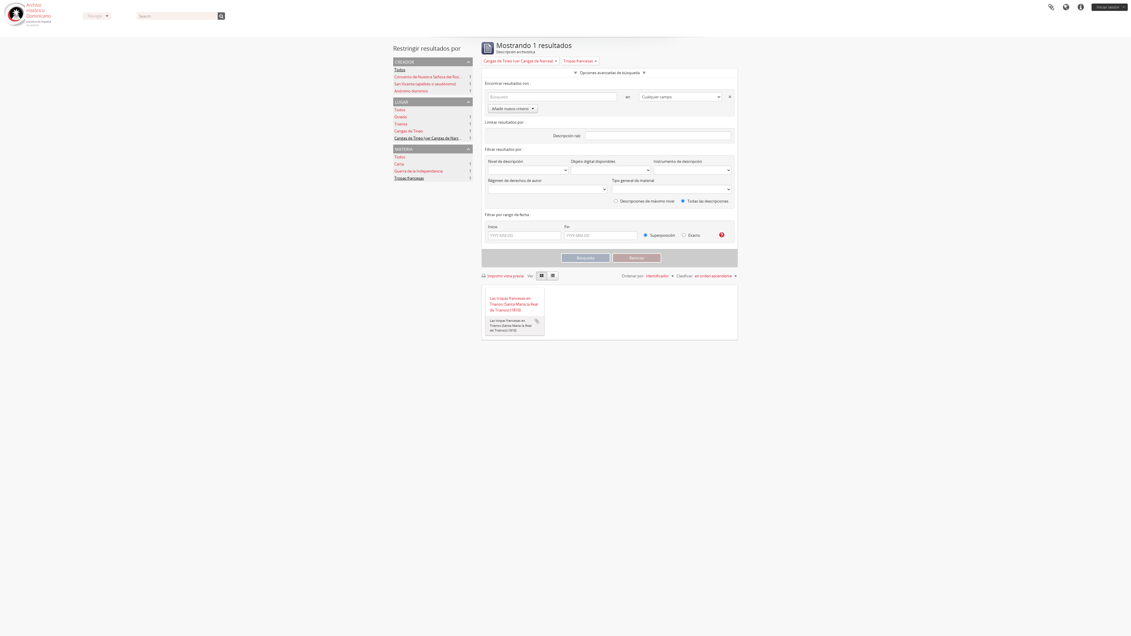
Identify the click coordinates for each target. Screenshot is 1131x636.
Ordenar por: (633, 276)
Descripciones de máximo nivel (646, 201)
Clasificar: (685, 276)
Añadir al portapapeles (537, 321)
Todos (399, 69)
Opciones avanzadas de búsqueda (610, 72)
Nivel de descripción (505, 161)
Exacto (693, 235)
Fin (567, 226)
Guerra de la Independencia (418, 171)
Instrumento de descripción (678, 161)
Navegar (95, 16)
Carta (399, 164)
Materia (404, 149)
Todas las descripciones (707, 201)
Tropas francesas (409, 178)
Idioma (1066, 7)
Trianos (400, 124)
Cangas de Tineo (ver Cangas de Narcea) (429, 138)
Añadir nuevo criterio (510, 108)
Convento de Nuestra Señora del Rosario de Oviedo (439, 77)
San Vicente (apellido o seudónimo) (425, 84)
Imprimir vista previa (505, 276)
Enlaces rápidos (1080, 7)
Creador (404, 61)
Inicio (492, 226)
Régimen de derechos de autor (515, 180)
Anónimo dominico (411, 91)
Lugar (401, 101)
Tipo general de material (633, 180)
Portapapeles (1051, 7)
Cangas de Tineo (408, 131)
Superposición (662, 235)
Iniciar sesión (1108, 7)
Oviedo (400, 117)
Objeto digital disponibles (593, 161)
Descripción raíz (567, 135)
